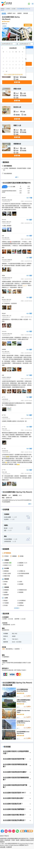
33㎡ (17, 112)
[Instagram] (9, 831)
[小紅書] (13, 831)
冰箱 (17, 79)
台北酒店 (13, 8)
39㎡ (17, 130)
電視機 (24, 77)
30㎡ (17, 93)
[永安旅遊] (6, 3)
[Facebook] (2, 831)
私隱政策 (9, 847)
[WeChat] (17, 831)
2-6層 (24, 93)
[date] (9, 44)
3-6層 (24, 148)
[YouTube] (6, 831)
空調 (17, 77)
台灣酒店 (8, 8)
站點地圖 (2, 847)
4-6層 (24, 130)
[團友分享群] (26, 831)
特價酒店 (2, 8)
